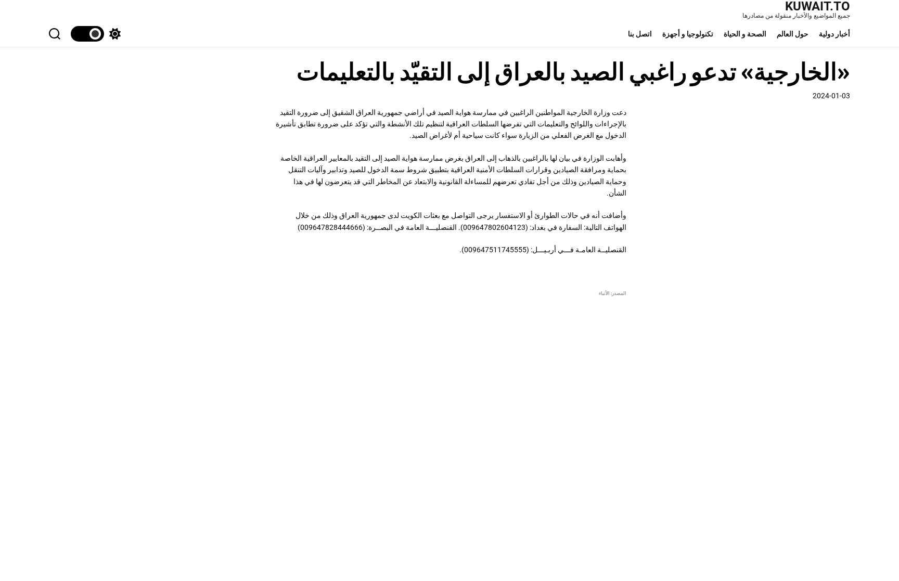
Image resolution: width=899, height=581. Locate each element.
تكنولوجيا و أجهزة (687, 34)
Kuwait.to (817, 6)
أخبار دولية (834, 34)
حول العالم (792, 34)
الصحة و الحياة (745, 34)
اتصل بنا (640, 34)
